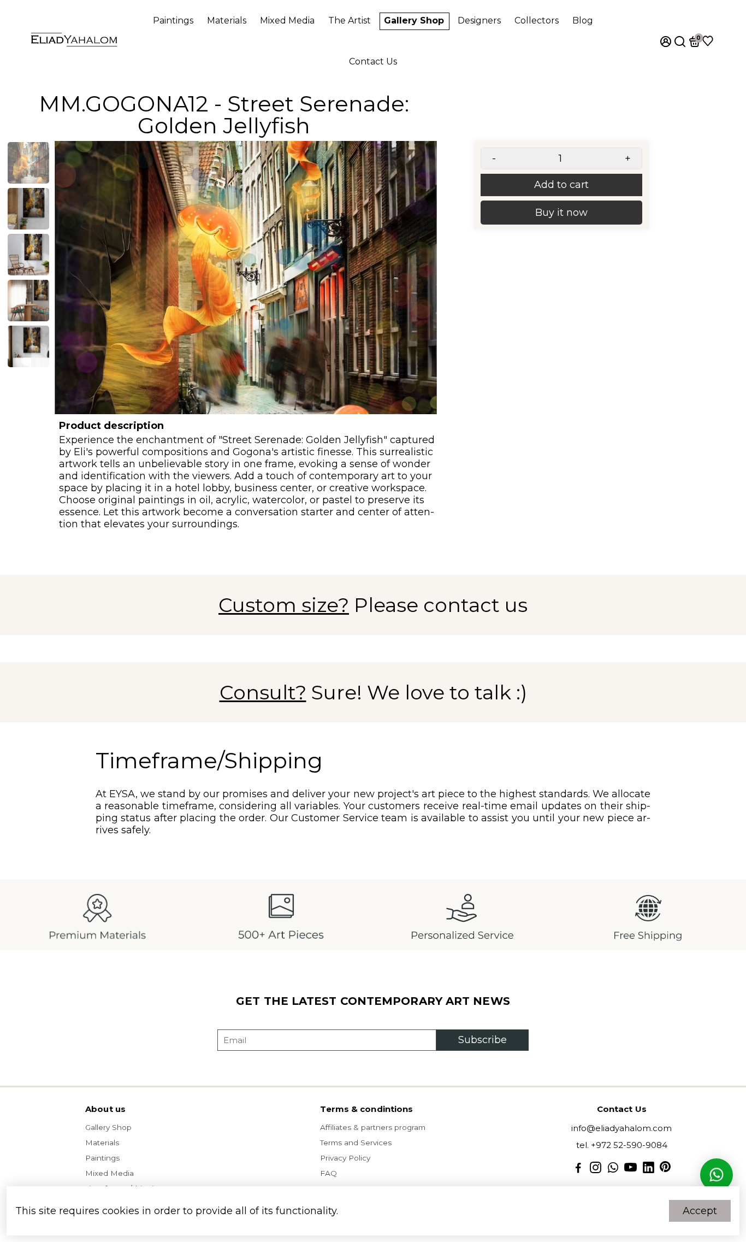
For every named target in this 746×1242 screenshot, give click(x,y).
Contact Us (373, 61)
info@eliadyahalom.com (621, 1128)
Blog (582, 20)
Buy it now (561, 213)
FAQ (328, 1173)
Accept (700, 1211)
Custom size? (283, 605)
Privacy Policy (345, 1157)
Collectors (536, 20)
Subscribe (482, 1040)
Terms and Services (356, 1142)
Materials (226, 20)
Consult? (263, 692)
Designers (479, 20)
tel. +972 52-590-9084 (621, 1145)
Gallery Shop (414, 20)
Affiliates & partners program (372, 1127)
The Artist (349, 20)
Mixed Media (287, 20)
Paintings (173, 20)
